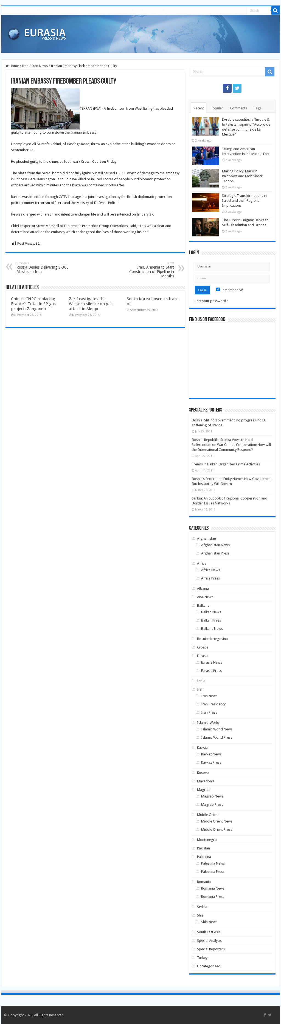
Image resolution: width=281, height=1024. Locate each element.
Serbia (202, 907)
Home (8, 10)
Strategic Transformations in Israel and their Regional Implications (244, 201)
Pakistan (203, 848)
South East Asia (135, 10)
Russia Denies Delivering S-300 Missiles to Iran (42, 267)
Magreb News (212, 796)
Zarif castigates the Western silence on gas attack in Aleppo (91, 303)
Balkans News (212, 628)
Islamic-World (208, 723)
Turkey (202, 958)
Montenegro (207, 840)
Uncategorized (208, 966)
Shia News (209, 922)
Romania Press (212, 897)
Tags (258, 108)
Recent (198, 108)
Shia (200, 915)
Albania (203, 588)
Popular (217, 108)
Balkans (39, 10)
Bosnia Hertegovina (212, 639)
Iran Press (209, 712)
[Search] (275, 10)
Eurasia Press (211, 671)
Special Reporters (211, 949)
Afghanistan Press (215, 553)
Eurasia (55, 10)
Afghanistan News (215, 545)
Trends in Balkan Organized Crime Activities (226, 464)
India (201, 681)
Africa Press (210, 578)
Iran (70, 10)
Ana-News (205, 597)
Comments (238, 108)
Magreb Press (212, 804)
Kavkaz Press (211, 762)
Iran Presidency (213, 704)
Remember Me (232, 290)
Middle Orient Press (216, 829)
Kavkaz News (211, 754)
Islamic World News (216, 729)
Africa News (210, 570)
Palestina (204, 857)
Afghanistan (206, 538)
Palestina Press (212, 872)
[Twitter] (237, 88)
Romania (111, 10)
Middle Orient (89, 10)
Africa (23, 10)
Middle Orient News (216, 821)
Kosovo (203, 773)
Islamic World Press (216, 737)
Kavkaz (202, 748)
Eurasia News (211, 662)
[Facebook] (227, 88)
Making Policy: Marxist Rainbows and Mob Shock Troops (242, 176)
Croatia (203, 647)
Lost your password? (211, 301)
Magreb (203, 790)
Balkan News (211, 612)
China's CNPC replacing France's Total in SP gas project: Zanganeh (33, 303)
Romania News (212, 888)
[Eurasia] (37, 32)
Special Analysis (164, 10)
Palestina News (213, 863)
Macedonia (206, 781)
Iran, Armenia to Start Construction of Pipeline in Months (151, 269)
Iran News (40, 66)
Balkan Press (211, 620)
